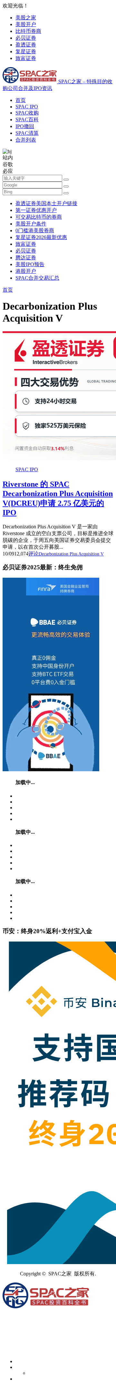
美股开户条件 (30, 223)
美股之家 (25, 17)
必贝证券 (25, 38)
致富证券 (25, 58)
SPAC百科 (27, 119)
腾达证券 (25, 257)
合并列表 (25, 140)
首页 (20, 100)
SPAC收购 (27, 112)
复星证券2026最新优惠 (41, 237)
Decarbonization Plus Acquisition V (71, 554)
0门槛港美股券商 (34, 230)
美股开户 (25, 24)
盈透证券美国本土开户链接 (46, 203)
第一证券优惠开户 (36, 210)
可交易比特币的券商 (38, 217)
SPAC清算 (27, 133)
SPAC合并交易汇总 (37, 278)
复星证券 (25, 51)
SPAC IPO (26, 106)
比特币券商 (28, 31)
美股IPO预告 (29, 264)
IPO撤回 (24, 126)
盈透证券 (25, 44)
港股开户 (25, 271)
